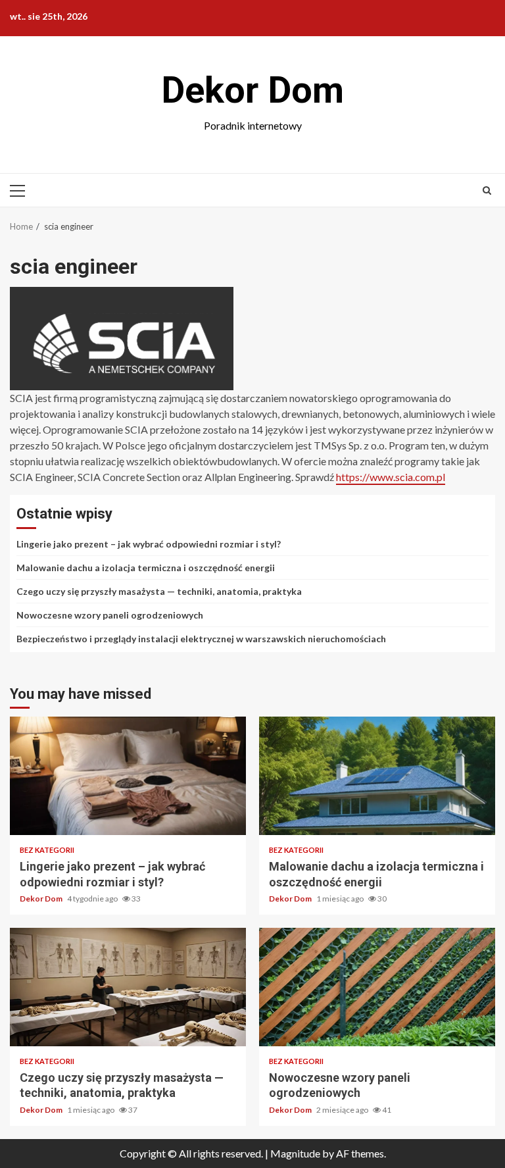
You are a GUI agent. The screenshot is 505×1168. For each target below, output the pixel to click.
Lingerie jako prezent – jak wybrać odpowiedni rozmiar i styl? (148, 543)
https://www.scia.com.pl (390, 476)
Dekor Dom (252, 90)
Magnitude (295, 1153)
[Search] (487, 190)
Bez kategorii (47, 849)
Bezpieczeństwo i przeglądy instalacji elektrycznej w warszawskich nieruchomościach (201, 638)
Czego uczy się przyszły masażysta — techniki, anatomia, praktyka (159, 591)
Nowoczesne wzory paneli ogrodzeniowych (109, 615)
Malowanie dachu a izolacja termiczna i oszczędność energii (145, 567)
